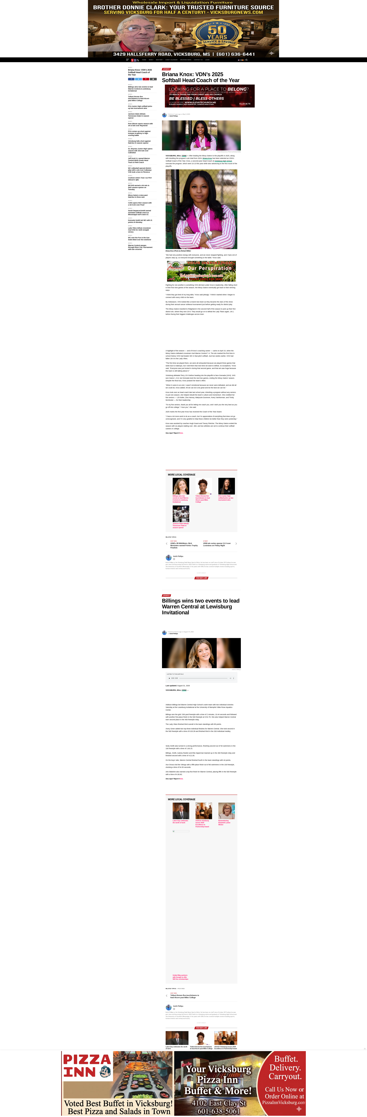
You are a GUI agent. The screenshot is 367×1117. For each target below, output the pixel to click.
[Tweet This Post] (138, 79)
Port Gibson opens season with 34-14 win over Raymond (140, 125)
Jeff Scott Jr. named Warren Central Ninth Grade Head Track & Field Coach (139, 160)
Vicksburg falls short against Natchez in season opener (139, 142)
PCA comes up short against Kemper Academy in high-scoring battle (139, 133)
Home (144, 60)
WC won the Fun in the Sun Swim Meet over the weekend (139, 239)
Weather (159, 60)
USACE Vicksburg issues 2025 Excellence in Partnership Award (202, 823)
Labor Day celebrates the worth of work (180, 821)
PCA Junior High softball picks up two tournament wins (140, 107)
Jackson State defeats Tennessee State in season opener (138, 116)
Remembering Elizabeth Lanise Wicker (224, 822)
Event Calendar (171, 60)
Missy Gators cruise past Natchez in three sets (138, 196)
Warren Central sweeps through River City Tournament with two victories (140, 247)
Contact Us (198, 60)
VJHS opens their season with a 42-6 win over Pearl (140, 204)
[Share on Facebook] (131, 79)
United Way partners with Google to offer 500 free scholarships (180, 977)
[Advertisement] (201, 332)
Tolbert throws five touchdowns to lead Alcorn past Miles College (138, 98)
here (181, 433)
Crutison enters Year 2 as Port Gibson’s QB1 (140, 179)
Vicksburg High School (223, 161)
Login (207, 60)
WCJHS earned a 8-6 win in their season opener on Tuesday (138, 187)
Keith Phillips (174, 116)
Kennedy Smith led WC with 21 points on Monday (140, 221)
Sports (130, 67)
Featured (181, 988)
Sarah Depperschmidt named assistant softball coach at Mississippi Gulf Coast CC (139, 212)
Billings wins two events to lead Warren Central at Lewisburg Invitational (140, 89)
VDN (184, 156)
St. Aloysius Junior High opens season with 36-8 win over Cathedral (140, 151)
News (151, 60)
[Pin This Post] (146, 79)
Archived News (185, 60)
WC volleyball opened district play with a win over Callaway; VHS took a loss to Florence (140, 170)
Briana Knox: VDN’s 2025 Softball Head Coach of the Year (140, 72)
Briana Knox (207, 158)
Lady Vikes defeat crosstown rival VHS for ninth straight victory (139, 230)
